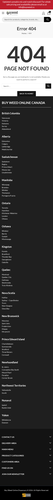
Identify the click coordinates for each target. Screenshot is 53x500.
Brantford (5, 254)
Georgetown (6, 259)
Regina (4, 164)
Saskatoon (6, 162)
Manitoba (7, 180)
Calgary (5, 144)
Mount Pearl (6, 373)
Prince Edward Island (13, 339)
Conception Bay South (10, 370)
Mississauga (6, 239)
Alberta (6, 136)
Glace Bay (5, 309)
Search (47, 19)
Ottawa (5, 219)
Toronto (5, 208)
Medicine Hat (7, 149)
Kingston (7, 246)
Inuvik (4, 393)
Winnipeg (5, 185)
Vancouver (6, 118)
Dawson (5, 423)
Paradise (5, 375)
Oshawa (6, 226)
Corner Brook (7, 378)
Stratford (5, 349)
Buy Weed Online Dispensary (15, 490)
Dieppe (4, 329)
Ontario (6, 203)
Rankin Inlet (6, 408)
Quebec (6, 269)
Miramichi (6, 332)
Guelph (4, 236)
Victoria (5, 121)
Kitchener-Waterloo (9, 213)
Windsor (5, 231)
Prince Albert (7, 167)
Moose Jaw (6, 170)
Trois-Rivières (7, 285)
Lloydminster (7, 172)
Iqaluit (4, 405)
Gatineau (5, 280)
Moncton (5, 321)
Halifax (4, 298)
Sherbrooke (6, 283)
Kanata (4, 251)
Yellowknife (6, 390)
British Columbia (11, 113)
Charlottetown (7, 344)
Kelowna (5, 123)
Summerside (6, 347)
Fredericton (6, 326)
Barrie (4, 234)
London (5, 216)
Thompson (6, 193)
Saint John (6, 323)
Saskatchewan (10, 156)
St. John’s (5, 367)
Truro (4, 303)
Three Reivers (7, 352)
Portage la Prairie (8, 196)
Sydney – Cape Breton (10, 300)
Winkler (5, 190)
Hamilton (5, 210)
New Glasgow (7, 306)
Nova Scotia (8, 292)
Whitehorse (6, 420)
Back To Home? (26, 94)
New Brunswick (10, 316)
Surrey (4, 126)
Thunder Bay (7, 257)
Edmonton (6, 141)
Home (24, 33)
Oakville (5, 262)
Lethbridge (6, 147)
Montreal (5, 274)
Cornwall (5, 355)
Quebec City (6, 277)
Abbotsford (6, 129)
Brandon (5, 187)
